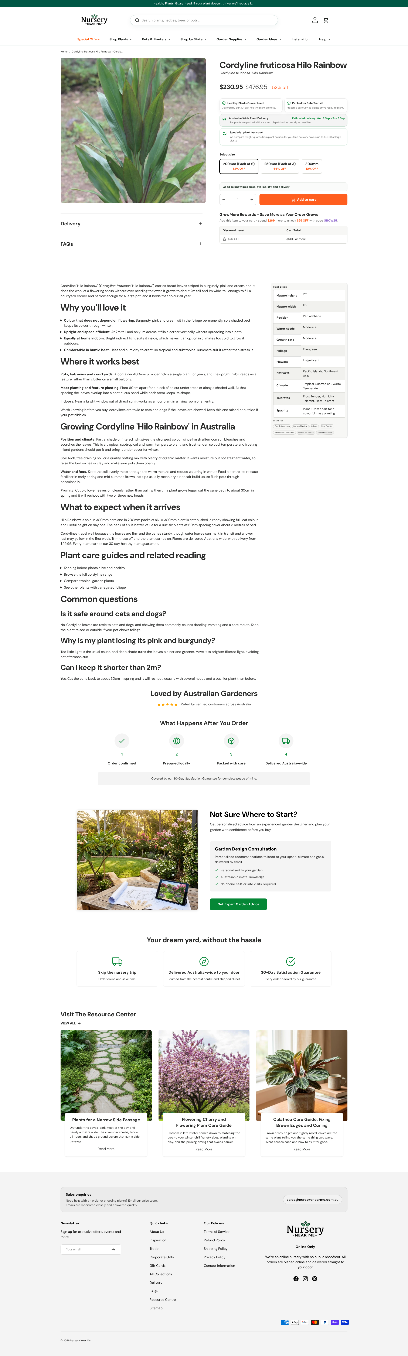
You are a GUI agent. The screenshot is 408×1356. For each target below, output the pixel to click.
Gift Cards (158, 1265)
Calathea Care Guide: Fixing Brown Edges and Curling (302, 1122)
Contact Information (219, 1265)
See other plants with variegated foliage (95, 587)
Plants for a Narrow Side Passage (106, 1120)
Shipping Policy (216, 1248)
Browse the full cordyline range (88, 574)
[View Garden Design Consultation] (137, 859)
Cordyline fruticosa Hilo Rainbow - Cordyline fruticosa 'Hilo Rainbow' (97, 51)
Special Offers (88, 39)
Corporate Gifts (162, 1257)
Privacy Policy (214, 1257)
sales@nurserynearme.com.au (313, 1199)
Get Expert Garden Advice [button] (238, 904)
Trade (154, 1248)
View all (68, 1023)
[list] (133, 130)
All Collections (161, 1274)
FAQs (154, 1291)
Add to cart (306, 199)
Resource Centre (163, 1299)
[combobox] (204, 20)
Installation (300, 39)
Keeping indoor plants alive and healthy (94, 568)
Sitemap (156, 1308)
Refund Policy (214, 1240)
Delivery (156, 1282)
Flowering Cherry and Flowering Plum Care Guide (204, 1122)
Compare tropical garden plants (89, 581)
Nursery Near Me (80, 1340)
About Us (157, 1231)
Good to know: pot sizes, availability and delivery (256, 187)
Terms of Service (217, 1231)
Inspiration (158, 1240)
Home (64, 51)
